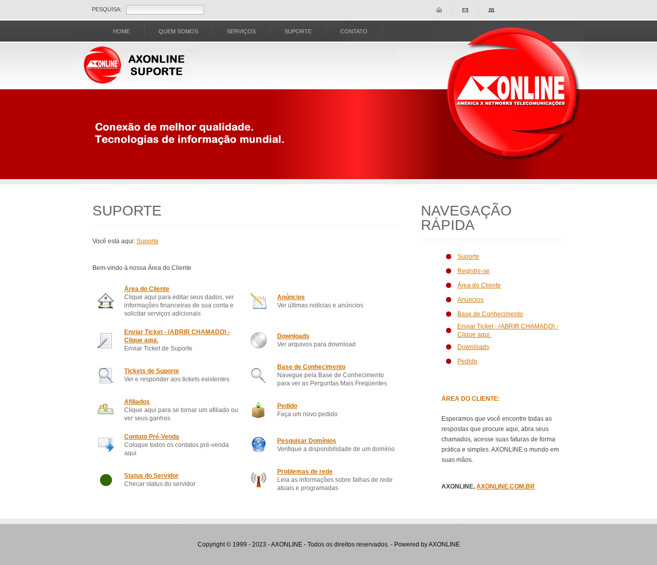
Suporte (148, 241)
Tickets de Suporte (151, 371)
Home (121, 31)
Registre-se (473, 271)
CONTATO (354, 31)
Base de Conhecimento (311, 367)
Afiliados (137, 401)
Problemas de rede (305, 471)
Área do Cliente (146, 289)
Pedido (287, 406)
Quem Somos (178, 31)
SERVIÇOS (241, 31)
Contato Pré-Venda (151, 436)
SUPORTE (298, 31)
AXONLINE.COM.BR (505, 486)
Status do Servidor (151, 475)
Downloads (293, 336)
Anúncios (291, 297)
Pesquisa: (107, 9)
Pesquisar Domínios (306, 440)
